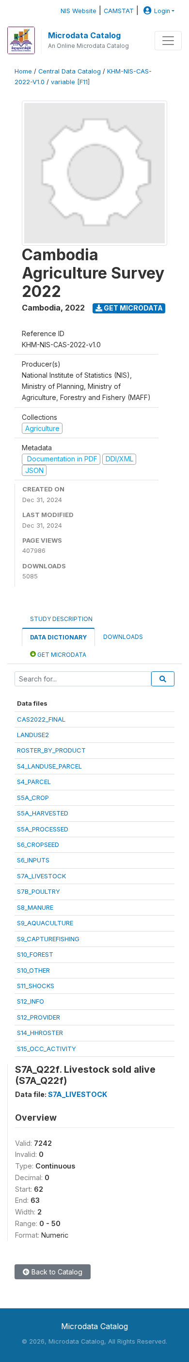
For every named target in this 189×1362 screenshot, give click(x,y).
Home (23, 71)
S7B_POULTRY (38, 891)
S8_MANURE (35, 907)
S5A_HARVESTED (42, 813)
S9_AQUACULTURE (45, 923)
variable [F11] (70, 82)
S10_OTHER (33, 970)
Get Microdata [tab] (61, 654)
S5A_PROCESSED (42, 829)
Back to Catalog (56, 1272)
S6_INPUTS (33, 860)
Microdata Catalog (84, 35)
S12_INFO (30, 1001)
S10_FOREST (35, 954)
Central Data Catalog (69, 71)
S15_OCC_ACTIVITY (46, 1048)
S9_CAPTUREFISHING (48, 939)
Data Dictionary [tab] (58, 637)
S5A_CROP (33, 797)
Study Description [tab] (61, 618)
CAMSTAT (119, 11)
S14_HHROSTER (40, 1032)
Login (162, 11)
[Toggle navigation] (168, 40)
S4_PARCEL (34, 781)
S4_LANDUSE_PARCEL (49, 766)
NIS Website (78, 11)
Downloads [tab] (123, 636)
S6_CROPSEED (38, 844)
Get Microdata (132, 308)
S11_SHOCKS (35, 986)
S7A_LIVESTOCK (41, 876)
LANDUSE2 (33, 735)
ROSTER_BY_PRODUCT (51, 750)
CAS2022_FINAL (41, 719)
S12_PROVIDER (38, 1017)
